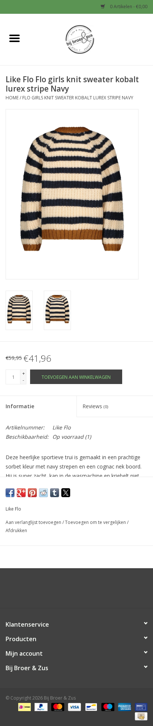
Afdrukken (16, 530)
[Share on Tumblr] (54, 492)
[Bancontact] (90, 706)
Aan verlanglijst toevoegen (34, 522)
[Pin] (139, 706)
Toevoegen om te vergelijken (96, 522)
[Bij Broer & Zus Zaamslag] (91, 38)
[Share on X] (65, 492)
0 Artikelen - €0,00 (128, 6)
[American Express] (123, 706)
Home (12, 98)
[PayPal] (40, 706)
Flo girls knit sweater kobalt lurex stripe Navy (77, 98)
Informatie (20, 406)
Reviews (95, 406)
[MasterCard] (57, 706)
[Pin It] (32, 492)
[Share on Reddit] (43, 492)
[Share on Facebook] (10, 492)
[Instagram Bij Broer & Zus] (83, 591)
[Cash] (139, 716)
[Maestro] (107, 706)
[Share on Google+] (21, 492)
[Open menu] (14, 38)
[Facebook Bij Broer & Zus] (70, 591)
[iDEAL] (24, 706)
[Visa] (73, 706)
